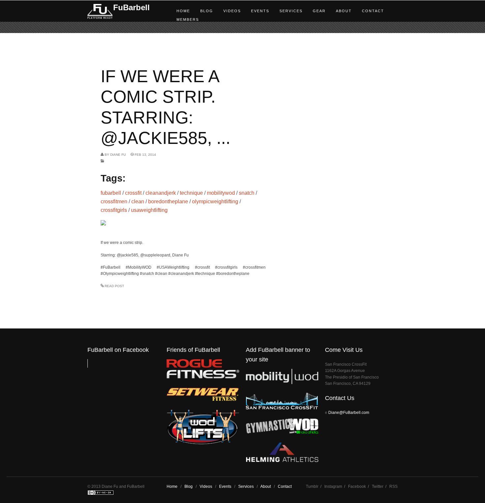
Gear (319, 11)
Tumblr (312, 486)
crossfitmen (114, 201)
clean (137, 201)
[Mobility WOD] (282, 382)
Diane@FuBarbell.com (348, 412)
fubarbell (111, 193)
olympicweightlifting (215, 201)
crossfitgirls (114, 210)
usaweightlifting (149, 210)
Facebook (357, 486)
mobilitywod (221, 193)
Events (260, 11)
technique (191, 193)
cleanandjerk (161, 193)
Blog (206, 11)
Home (183, 11)
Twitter (377, 486)
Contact (373, 11)
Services (291, 11)
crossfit (133, 193)
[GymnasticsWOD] (282, 432)
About (344, 11)
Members (188, 19)
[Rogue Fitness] (203, 377)
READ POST (114, 286)
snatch (246, 193)
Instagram (333, 486)
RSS (393, 486)
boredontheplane (168, 201)
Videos (232, 11)
